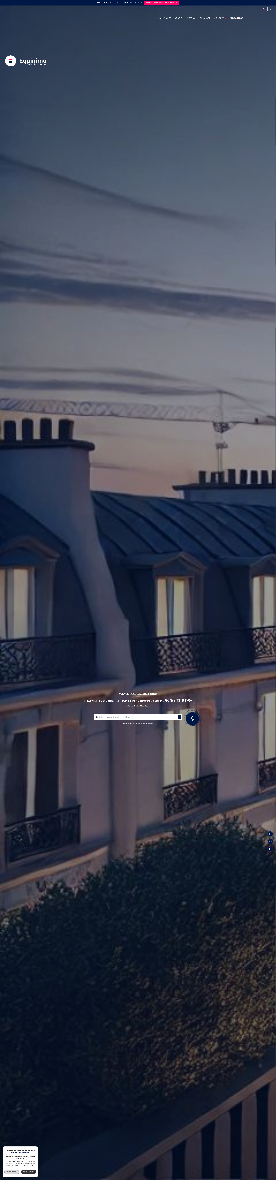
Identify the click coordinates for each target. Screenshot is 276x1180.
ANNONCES (165, 18)
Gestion (191, 18)
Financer (205, 18)
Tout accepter (28, 1172)
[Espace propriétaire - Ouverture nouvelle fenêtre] (264, 9)
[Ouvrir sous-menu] (183, 18)
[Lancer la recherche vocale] (192, 716)
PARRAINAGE (236, 18)
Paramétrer (11, 1172)
